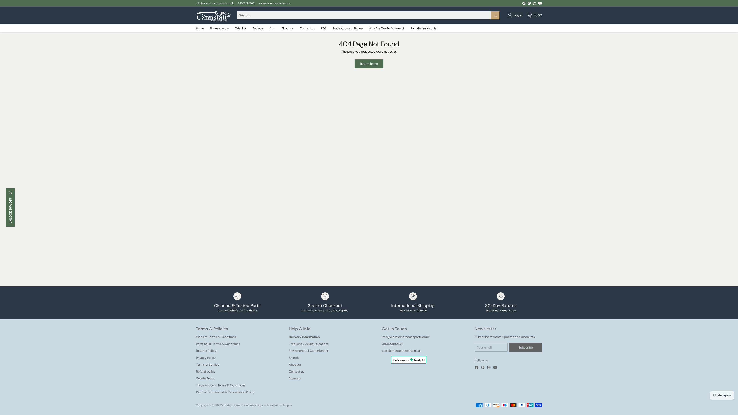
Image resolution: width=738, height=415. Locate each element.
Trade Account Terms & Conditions (220, 385)
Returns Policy (206, 351)
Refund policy (205, 371)
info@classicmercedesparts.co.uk (406, 337)
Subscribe (526, 347)
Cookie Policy (205, 378)
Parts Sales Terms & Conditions (218, 344)
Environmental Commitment (308, 351)
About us (295, 365)
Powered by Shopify (279, 405)
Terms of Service (207, 365)
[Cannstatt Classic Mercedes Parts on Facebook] (524, 4)
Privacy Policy (206, 358)
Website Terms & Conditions (216, 337)
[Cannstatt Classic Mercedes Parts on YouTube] (540, 4)
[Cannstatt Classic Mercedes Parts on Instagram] (535, 4)
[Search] (495, 15)
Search (294, 358)
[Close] (10, 192)
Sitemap (295, 378)
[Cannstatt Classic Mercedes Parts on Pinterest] (529, 4)
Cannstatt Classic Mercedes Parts (241, 405)
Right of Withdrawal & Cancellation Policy (225, 392)
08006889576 (392, 344)
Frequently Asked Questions (309, 344)
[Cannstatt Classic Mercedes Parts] (213, 15)
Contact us (296, 371)
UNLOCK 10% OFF (10, 211)
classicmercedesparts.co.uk (401, 351)
